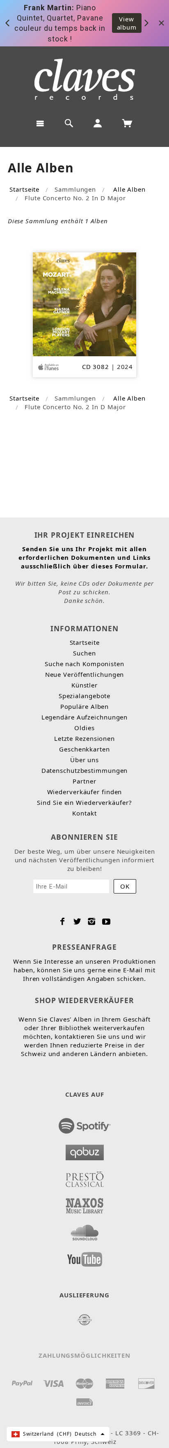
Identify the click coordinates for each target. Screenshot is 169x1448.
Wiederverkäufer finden (84, 792)
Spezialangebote (85, 696)
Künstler (84, 685)
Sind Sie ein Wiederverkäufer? (84, 802)
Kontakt (84, 813)
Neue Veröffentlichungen (84, 674)
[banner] (84, 79)
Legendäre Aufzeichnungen (84, 717)
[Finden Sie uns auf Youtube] (85, 1257)
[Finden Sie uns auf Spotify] (85, 1123)
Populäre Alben (84, 706)
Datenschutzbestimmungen (84, 770)
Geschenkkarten (84, 749)
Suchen (84, 653)
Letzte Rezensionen (84, 738)
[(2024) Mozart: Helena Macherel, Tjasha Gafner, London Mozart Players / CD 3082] (85, 303)
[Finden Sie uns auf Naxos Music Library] (85, 1203)
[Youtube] (106, 921)
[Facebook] (62, 921)
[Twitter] (77, 921)
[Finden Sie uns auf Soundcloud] (85, 1230)
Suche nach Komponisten (84, 664)
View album (127, 23)
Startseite (24, 189)
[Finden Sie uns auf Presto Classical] (85, 1177)
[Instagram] (91, 921)
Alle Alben (129, 189)
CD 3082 (95, 366)
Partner (84, 781)
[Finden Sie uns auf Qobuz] (85, 1150)
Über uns (84, 760)
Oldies (84, 728)
